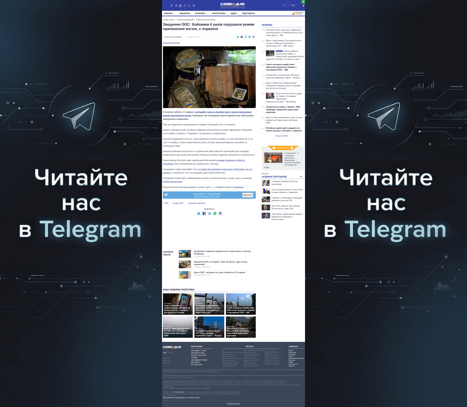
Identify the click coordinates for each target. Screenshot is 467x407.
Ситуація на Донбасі (196, 203)
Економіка (292, 352)
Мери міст (195, 362)
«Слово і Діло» (179, 392)
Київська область (249, 352)
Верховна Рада (198, 353)
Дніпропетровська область (232, 358)
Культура (292, 354)
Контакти (167, 361)
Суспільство (293, 364)
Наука (291, 356)
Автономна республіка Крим (232, 352)
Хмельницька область (273, 358)
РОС (293, 5)
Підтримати (248, 13)
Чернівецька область (272, 362)
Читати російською (171, 43)
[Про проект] (303, 2)
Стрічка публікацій (185, 20)
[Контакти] (303, 5)
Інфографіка (219, 13)
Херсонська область (272, 356)
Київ (223, 350)
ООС (166, 203)
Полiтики (200, 13)
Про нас (166, 358)
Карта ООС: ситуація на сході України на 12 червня (219, 273)
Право (291, 362)
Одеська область (249, 362)
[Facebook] (171, 5)
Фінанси (291, 366)
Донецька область (228, 360)
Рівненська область (250, 366)
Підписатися (247, 195)
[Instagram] (184, 5)
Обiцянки (184, 13)
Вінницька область (229, 354)
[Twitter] (189, 5)
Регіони (249, 346)
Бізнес (291, 350)
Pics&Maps (238, 187)
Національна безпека (205, 20)
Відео (234, 13)
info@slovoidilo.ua (233, 404)
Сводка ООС (178, 203)
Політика (292, 360)
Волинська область (229, 356)
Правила (167, 363)
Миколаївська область (251, 360)
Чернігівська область (272, 364)
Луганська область (250, 356)
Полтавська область (250, 364)
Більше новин (281, 136)
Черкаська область (272, 360)
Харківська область (272, 354)
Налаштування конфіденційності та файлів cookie (181, 397)
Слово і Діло (168, 20)
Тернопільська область (273, 352)
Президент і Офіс (198, 351)
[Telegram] (176, 5)
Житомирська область (230, 362)
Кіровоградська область (252, 354)
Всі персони (196, 365)
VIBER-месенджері (172, 181)
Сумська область (271, 350)
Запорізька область (229, 366)
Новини (168, 13)
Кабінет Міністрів (199, 355)
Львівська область (250, 358)
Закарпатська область (230, 364)
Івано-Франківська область (253, 350)
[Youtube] (180, 5)
